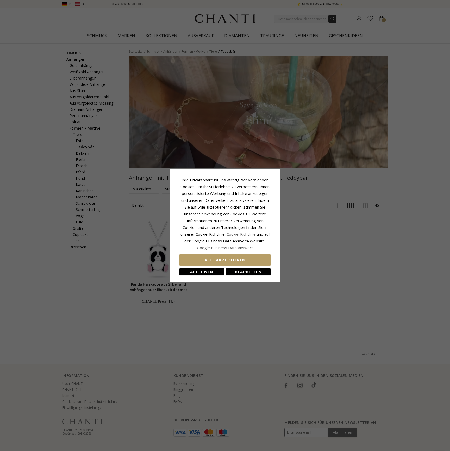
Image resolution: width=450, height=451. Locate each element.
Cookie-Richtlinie (241, 234)
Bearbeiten (248, 271)
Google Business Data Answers (225, 247)
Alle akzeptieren (225, 260)
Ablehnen (202, 271)
